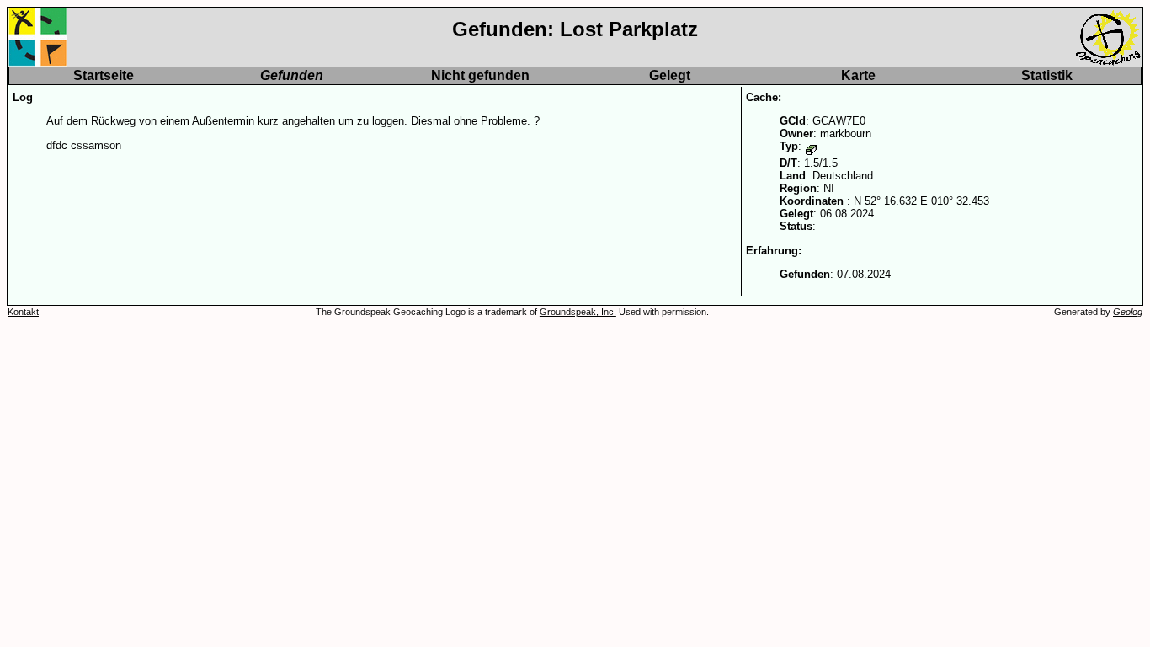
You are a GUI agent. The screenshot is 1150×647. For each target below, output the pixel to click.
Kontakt (23, 312)
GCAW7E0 (838, 121)
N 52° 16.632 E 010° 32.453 (921, 201)
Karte (858, 75)
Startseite (103, 75)
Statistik (1047, 75)
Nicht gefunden (480, 75)
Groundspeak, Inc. (578, 312)
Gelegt (669, 75)
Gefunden (291, 75)
